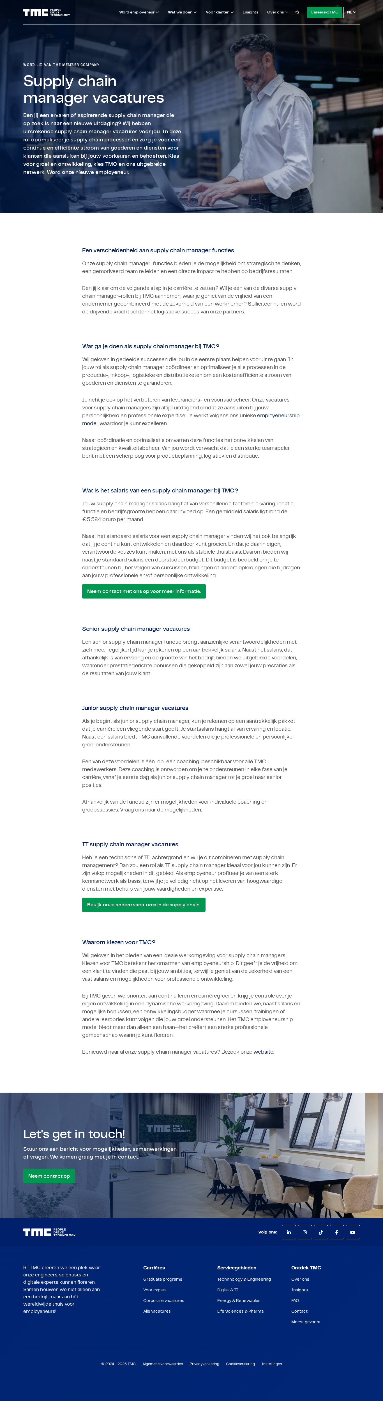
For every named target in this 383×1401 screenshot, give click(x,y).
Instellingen (272, 1364)
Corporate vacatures (163, 1301)
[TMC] (46, 12)
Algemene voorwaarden (162, 1364)
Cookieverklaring (240, 1364)
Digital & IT (227, 1290)
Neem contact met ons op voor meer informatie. (144, 591)
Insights (250, 12)
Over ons (300, 1279)
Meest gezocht (306, 1322)
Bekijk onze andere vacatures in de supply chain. (143, 904)
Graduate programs (162, 1279)
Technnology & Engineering (244, 1279)
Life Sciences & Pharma (240, 1311)
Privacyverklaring (204, 1364)
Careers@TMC (324, 12)
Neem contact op (49, 1176)
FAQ (295, 1301)
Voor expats (155, 1290)
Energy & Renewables (238, 1301)
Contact (299, 1311)
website (263, 1052)
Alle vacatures (157, 1311)
